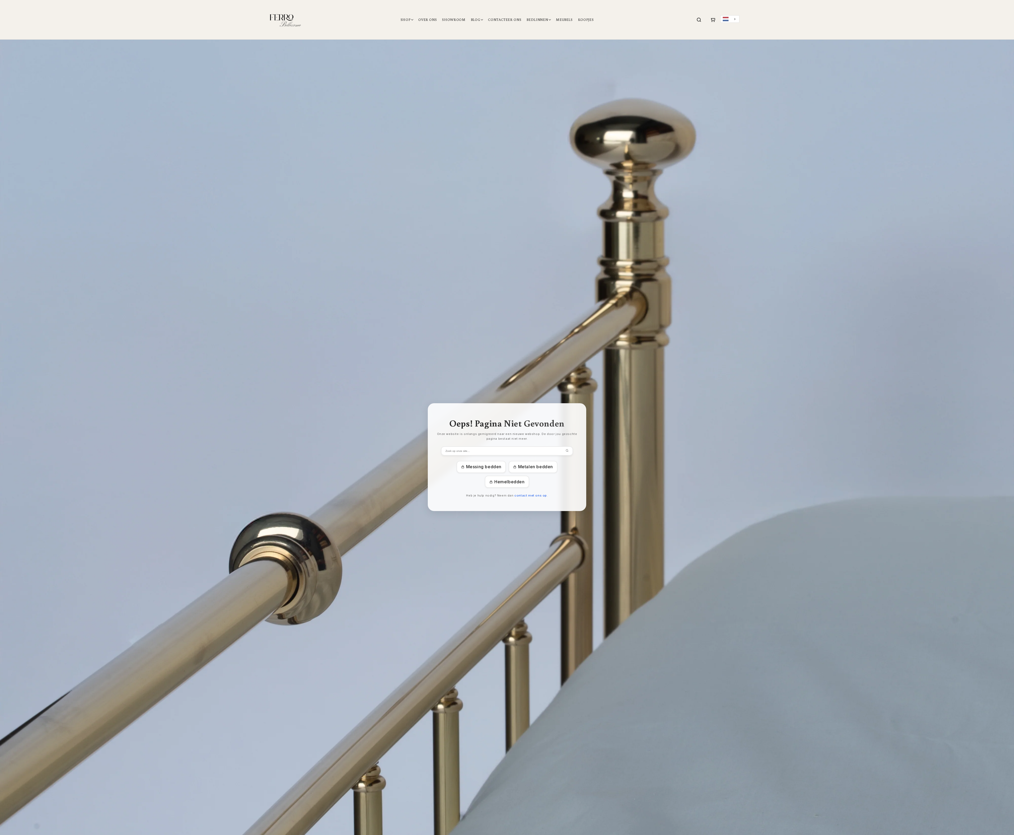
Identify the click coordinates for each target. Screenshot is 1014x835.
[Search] (699, 20)
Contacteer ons (504, 19)
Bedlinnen (537, 19)
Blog (475, 19)
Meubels (564, 19)
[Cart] (713, 20)
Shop (406, 19)
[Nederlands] (730, 19)
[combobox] (729, 19)
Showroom (453, 19)
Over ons (427, 19)
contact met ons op (530, 495)
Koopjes (586, 19)
